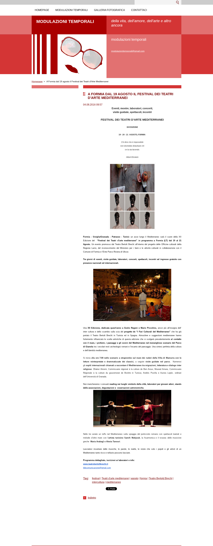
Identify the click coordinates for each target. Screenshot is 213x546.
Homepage (37, 81)
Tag (85, 478)
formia (143, 478)
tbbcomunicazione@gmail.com (97, 468)
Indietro (92, 497)
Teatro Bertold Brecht (160, 478)
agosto (134, 478)
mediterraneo (113, 482)
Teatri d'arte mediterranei (115, 478)
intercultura (98, 482)
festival (96, 478)
